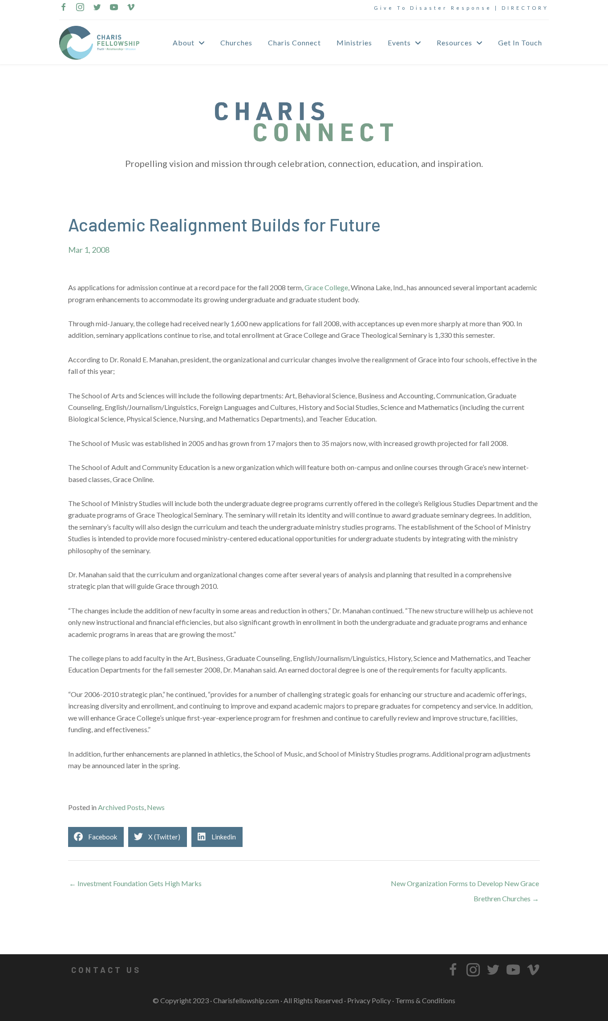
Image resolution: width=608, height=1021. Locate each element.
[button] (106, 970)
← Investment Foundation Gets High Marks (135, 883)
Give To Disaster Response (433, 8)
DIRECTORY (525, 8)
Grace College (326, 287)
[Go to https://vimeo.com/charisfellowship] (131, 8)
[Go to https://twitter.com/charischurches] (97, 8)
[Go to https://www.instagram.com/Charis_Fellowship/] (80, 8)
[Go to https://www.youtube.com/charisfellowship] (114, 8)
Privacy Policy (369, 1000)
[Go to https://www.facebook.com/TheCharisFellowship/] (63, 8)
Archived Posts (121, 807)
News (156, 807)
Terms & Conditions (425, 1000)
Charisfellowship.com (246, 1000)
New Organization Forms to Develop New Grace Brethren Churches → (465, 885)
